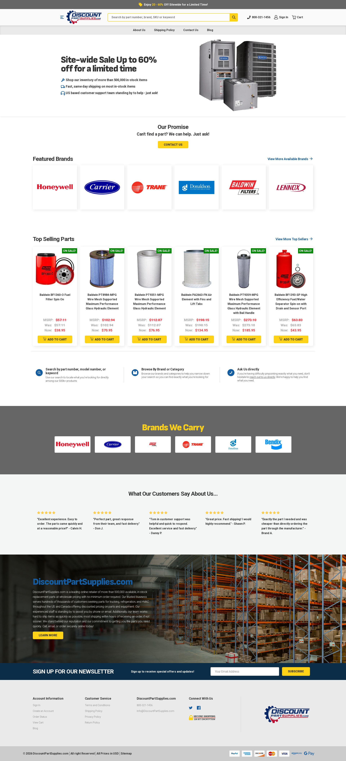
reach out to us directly (262, 377)
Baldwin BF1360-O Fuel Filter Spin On (55, 297)
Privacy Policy (93, 716)
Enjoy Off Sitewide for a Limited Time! (176, 4)
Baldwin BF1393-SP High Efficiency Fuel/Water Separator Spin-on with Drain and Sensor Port (291, 301)
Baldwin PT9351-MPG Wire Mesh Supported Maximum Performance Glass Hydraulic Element (149, 301)
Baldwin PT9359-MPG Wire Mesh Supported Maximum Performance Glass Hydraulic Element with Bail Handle (243, 304)
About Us (139, 30)
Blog (210, 30)
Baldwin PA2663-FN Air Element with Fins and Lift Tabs (196, 299)
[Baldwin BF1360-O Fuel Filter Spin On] (55, 269)
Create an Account (43, 711)
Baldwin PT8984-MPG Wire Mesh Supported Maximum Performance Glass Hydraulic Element (102, 301)
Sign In (36, 705)
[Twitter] (191, 708)
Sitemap (126, 753)
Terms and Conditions (97, 705)
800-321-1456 (145, 705)
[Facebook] (199, 708)
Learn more (48, 635)
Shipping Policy (164, 30)
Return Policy (92, 722)
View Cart (38, 722)
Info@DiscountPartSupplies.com (155, 711)
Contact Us (190, 30)
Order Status (40, 716)
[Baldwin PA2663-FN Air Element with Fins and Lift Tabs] (196, 269)
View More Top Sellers (292, 239)
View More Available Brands (288, 159)
